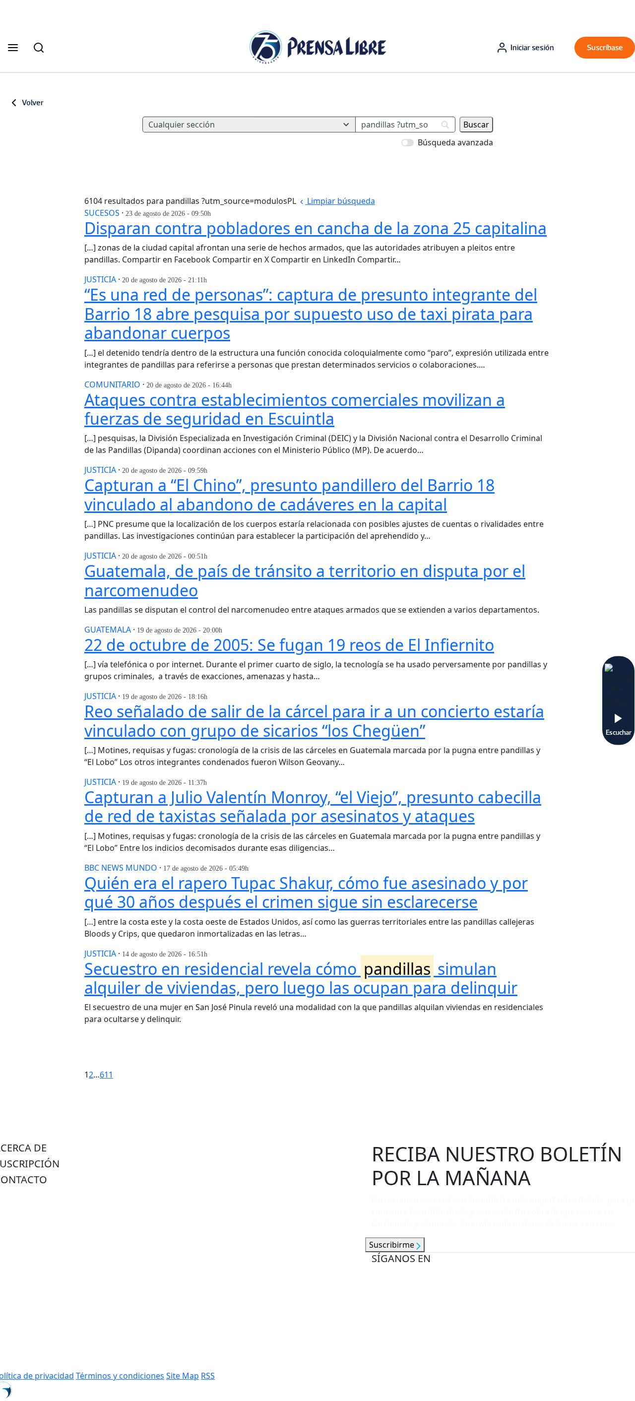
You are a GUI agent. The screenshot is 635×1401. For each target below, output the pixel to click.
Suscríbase (605, 47)
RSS (208, 1375)
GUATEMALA (108, 629)
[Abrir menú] (12, 48)
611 (106, 1074)
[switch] (407, 142)
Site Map (182, 1375)
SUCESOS (103, 212)
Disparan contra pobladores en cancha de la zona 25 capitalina (315, 228)
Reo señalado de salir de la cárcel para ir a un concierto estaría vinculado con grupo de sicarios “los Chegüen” (314, 720)
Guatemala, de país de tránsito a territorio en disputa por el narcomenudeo (304, 580)
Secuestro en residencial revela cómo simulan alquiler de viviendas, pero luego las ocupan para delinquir (300, 978)
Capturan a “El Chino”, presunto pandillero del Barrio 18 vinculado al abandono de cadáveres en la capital (289, 494)
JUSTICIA (101, 279)
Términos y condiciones (120, 1375)
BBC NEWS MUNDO (121, 867)
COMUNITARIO (113, 384)
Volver (33, 102)
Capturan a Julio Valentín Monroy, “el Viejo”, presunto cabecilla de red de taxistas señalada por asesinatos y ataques (312, 806)
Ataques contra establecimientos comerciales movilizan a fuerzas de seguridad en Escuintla (294, 409)
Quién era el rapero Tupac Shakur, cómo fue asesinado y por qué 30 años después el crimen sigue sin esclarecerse (306, 892)
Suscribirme (392, 1244)
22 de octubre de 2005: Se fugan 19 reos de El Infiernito (289, 644)
